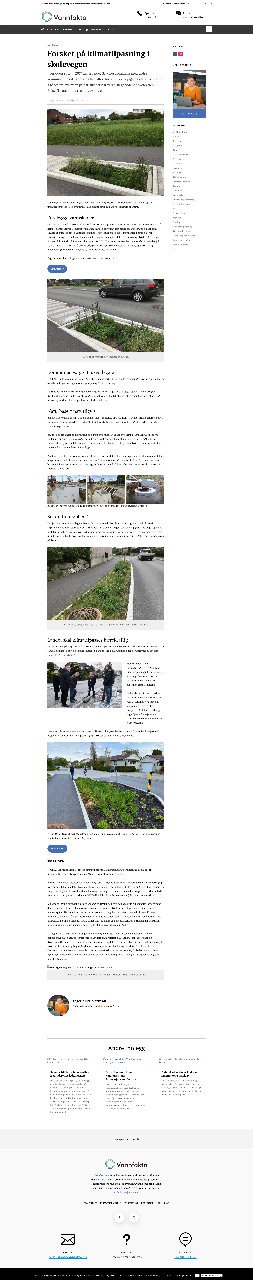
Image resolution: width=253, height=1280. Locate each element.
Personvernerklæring (211, 1275)
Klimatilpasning (64, 30)
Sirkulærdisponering (182, 226)
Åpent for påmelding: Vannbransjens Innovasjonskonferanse (121, 1075)
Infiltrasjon (178, 172)
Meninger (96, 30)
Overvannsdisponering (183, 199)
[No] (249, 1275)
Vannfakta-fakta (180, 244)
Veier (175, 249)
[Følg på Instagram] (211, 4)
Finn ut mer (57, 268)
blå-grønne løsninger (65, 654)
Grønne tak (178, 168)
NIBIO (90, 895)
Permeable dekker (181, 204)
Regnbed (177, 217)
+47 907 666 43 (185, 1257)
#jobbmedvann (180, 132)
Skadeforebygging (181, 231)
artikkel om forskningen (113, 443)
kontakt (103, 1005)
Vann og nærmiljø (181, 240)
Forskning (82, 30)
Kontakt (167, 4)
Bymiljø (176, 150)
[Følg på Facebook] (206, 4)
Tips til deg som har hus (184, 235)
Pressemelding (180, 213)
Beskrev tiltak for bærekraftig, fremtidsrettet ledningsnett (69, 1073)
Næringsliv (178, 195)
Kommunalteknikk (181, 181)
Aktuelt (176, 136)
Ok (197, 1275)
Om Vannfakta (181, 4)
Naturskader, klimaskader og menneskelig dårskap (179, 1073)
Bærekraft (177, 141)
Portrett (176, 208)
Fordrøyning (178, 159)
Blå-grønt (46, 30)
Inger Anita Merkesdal (61, 100)
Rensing (176, 222)
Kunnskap (110, 30)
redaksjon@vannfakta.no (194, 17)
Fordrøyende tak (180, 154)
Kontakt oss (189, 113)
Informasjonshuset (127, 1192)
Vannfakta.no (101, 1175)
